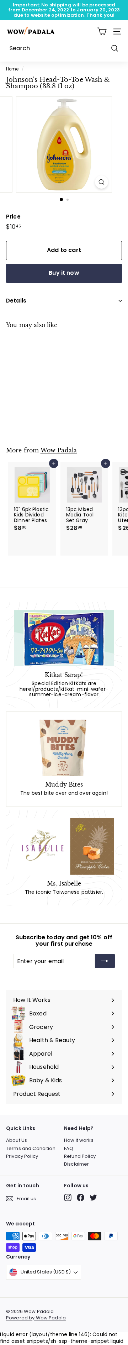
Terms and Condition (30, 1148)
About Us (16, 1140)
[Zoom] (101, 182)
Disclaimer (76, 1164)
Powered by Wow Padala (36, 1318)
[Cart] (102, 31)
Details (16, 300)
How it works (79, 1140)
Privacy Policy (22, 1156)
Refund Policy (80, 1156)
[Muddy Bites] (64, 748)
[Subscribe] (105, 961)
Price (13, 217)
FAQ (68, 1148)
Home (12, 69)
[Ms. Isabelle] (64, 846)
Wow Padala (59, 450)
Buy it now (64, 273)
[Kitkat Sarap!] (64, 638)
